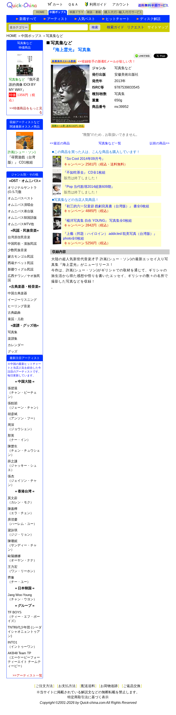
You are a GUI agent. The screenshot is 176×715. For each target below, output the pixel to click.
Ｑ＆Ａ (73, 4)
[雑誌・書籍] (93, 14)
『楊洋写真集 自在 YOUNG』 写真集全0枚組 (97, 220)
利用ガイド (98, 4)
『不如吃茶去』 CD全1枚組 (84, 172)
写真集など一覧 (110, 143)
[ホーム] (40, 14)
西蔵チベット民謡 (20, 263)
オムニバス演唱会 (20, 204)
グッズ (12, 351)
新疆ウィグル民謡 (20, 269)
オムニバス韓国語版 (22, 217)
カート (58, 4)
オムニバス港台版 (20, 211)
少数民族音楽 (17, 250)
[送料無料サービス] (153, 7)
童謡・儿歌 (16, 319)
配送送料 (88, 686)
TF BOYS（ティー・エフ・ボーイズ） (24, 616)
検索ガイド (115, 27)
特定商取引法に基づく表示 (88, 697)
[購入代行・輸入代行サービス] (123, 14)
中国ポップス (31, 36)
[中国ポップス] (57, 14)
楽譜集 (12, 338)
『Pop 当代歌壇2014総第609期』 (89, 186)
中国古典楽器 (17, 293)
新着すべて (27, 19)
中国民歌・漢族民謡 (22, 243)
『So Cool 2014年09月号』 (84, 158)
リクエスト (135, 27)
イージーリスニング (22, 299)
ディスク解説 (150, 19)
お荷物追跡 (109, 686)
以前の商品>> (160, 143)
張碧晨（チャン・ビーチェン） (22, 392)
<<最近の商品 (60, 143)
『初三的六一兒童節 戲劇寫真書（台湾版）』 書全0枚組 (106, 206)
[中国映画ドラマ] (76, 14)
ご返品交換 (131, 686)
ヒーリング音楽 (19, 306)
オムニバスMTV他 (21, 224)
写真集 (12, 332)
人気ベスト (86, 19)
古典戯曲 (14, 312)
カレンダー (16, 345)
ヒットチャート (118, 19)
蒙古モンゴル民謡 (20, 256)
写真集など (54, 36)
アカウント (120, 4)
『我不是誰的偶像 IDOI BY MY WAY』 (24, 85)
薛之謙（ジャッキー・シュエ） (22, 465)
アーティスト (57, 19)
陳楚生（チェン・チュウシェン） (24, 450)
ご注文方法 (44, 686)
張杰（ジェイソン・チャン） (22, 480)
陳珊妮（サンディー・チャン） (22, 545)
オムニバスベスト (20, 198)
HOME (11, 36)
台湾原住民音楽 (19, 237)
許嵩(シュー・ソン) (22, 152)
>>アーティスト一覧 (27, 675)
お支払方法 (67, 686)
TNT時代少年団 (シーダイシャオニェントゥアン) (25, 631)
